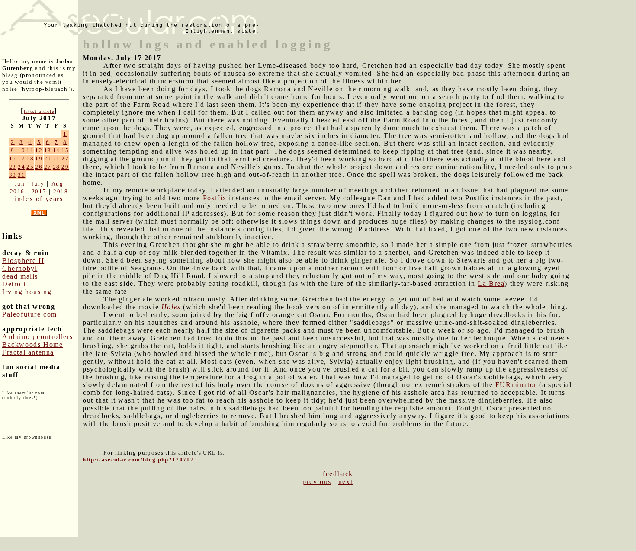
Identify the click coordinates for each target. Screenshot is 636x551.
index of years (39, 198)
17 (21, 158)
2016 (17, 191)
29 (65, 166)
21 (56, 158)
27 (47, 166)
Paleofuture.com (29, 314)
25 (30, 166)
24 (21, 166)
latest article (39, 111)
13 (47, 150)
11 (30, 150)
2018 (60, 191)
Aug (57, 183)
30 (12, 175)
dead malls (20, 276)
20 (47, 158)
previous (316, 481)
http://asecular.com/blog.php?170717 (138, 459)
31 (21, 175)
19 (38, 158)
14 (56, 150)
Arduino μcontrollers (37, 336)
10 (21, 150)
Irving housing (26, 291)
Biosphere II (23, 260)
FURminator (516, 384)
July (38, 183)
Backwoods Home (32, 344)
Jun (20, 183)
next (345, 481)
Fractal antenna (28, 352)
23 (12, 166)
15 (65, 150)
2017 (39, 191)
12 (38, 150)
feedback (338, 473)
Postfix (215, 198)
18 (30, 158)
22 (65, 158)
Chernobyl (19, 268)
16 (12, 158)
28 (56, 166)
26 (38, 166)
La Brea (491, 283)
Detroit (14, 284)
